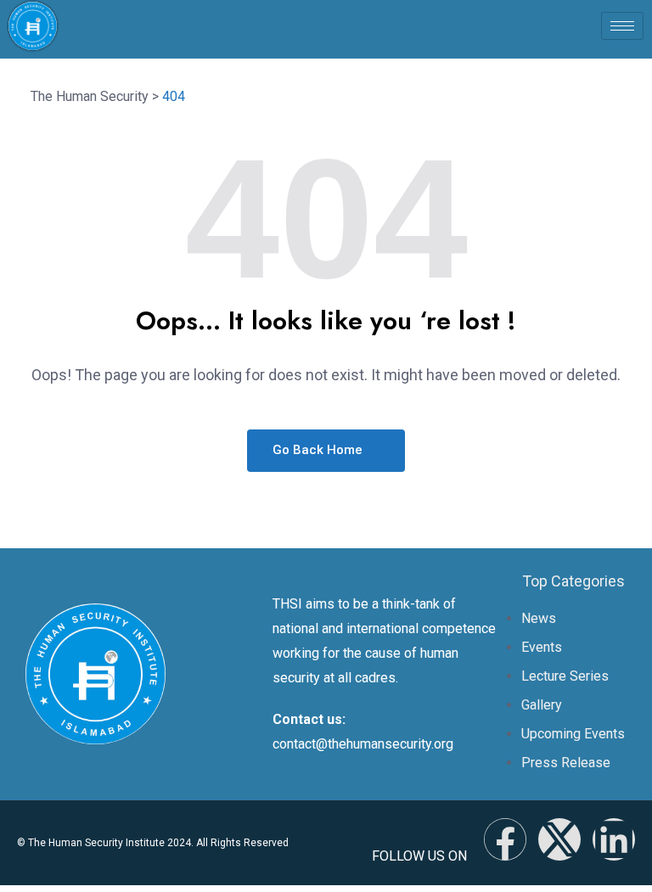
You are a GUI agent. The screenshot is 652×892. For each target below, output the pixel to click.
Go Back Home (319, 449)
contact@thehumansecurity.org (363, 744)
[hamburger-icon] (622, 26)
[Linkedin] (614, 839)
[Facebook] (505, 839)
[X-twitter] (559, 839)
